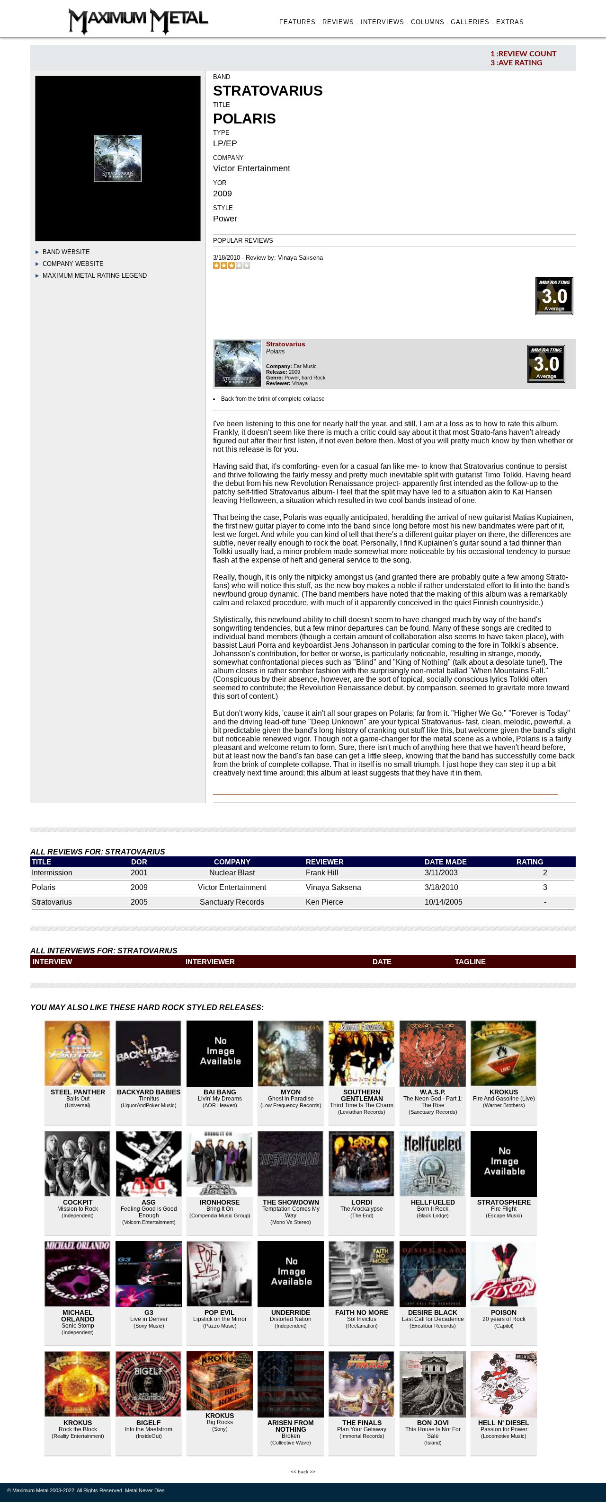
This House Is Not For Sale (433, 1432)
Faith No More (361, 1312)
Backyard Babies (148, 1092)
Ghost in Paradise (291, 1098)
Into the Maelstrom (148, 1429)
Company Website (73, 263)
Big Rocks (220, 1422)
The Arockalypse (361, 1209)
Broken (291, 1436)
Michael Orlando (78, 1316)
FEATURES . (300, 22)
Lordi (361, 1202)
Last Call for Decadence (433, 1319)
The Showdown (291, 1202)
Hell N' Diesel (503, 1423)
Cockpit (78, 1202)
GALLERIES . (472, 22)
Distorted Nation (291, 1319)
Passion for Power (504, 1429)
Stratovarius (52, 902)
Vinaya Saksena (300, 257)
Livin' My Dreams (220, 1098)
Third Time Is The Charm (361, 1105)
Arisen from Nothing (290, 1426)
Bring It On (219, 1209)
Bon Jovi (433, 1423)
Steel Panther (78, 1092)
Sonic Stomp (78, 1325)
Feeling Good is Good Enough (149, 1212)
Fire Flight (504, 1209)
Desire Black (432, 1312)
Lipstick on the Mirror (220, 1319)
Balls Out (77, 1098)
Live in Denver (149, 1319)
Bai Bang (220, 1092)
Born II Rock (432, 1209)
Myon (291, 1092)
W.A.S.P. (433, 1092)
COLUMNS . (430, 22)
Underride (290, 1312)
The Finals (362, 1423)
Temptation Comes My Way (291, 1212)
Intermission (52, 873)
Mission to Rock (77, 1209)
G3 (148, 1312)
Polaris (43, 887)
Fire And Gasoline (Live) (504, 1098)
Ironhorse (220, 1202)
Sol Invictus (361, 1319)
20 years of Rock (504, 1319)
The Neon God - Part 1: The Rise (433, 1102)
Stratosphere (504, 1202)
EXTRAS (510, 22)
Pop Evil (220, 1312)
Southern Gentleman (362, 1095)
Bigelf (148, 1423)
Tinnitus (149, 1098)
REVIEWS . (340, 22)
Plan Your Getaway (361, 1429)
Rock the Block (78, 1429)
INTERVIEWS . (385, 22)
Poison (504, 1312)
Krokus (504, 1092)
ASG (149, 1202)
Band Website (66, 251)
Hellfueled (433, 1202)
